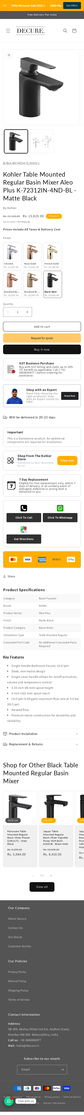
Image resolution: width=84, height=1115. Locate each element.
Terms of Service (19, 999)
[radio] (12, 256)
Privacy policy (52, 1096)
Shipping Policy (18, 990)
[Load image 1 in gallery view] (16, 141)
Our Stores (15, 937)
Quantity (8, 304)
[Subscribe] (62, 1069)
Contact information (54, 1103)
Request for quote (42, 338)
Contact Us (15, 928)
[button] (8, 30)
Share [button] (11, 576)
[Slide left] (33, 875)
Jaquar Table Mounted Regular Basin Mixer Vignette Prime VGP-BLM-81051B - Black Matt (55, 837)
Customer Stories (19, 946)
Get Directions (23, 539)
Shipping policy (31, 1103)
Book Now (69, 395)
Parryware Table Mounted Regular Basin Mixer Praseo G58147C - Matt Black (18, 837)
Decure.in (17, 1096)
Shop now (67, 460)
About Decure (17, 918)
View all (42, 887)
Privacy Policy (17, 972)
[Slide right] (50, 875)
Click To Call (23, 517)
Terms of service (72, 1096)
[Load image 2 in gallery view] (42, 141)
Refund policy (33, 1096)
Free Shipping (23, 221)
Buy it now (42, 349)
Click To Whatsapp (60, 517)
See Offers (72, 5)
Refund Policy (17, 981)
